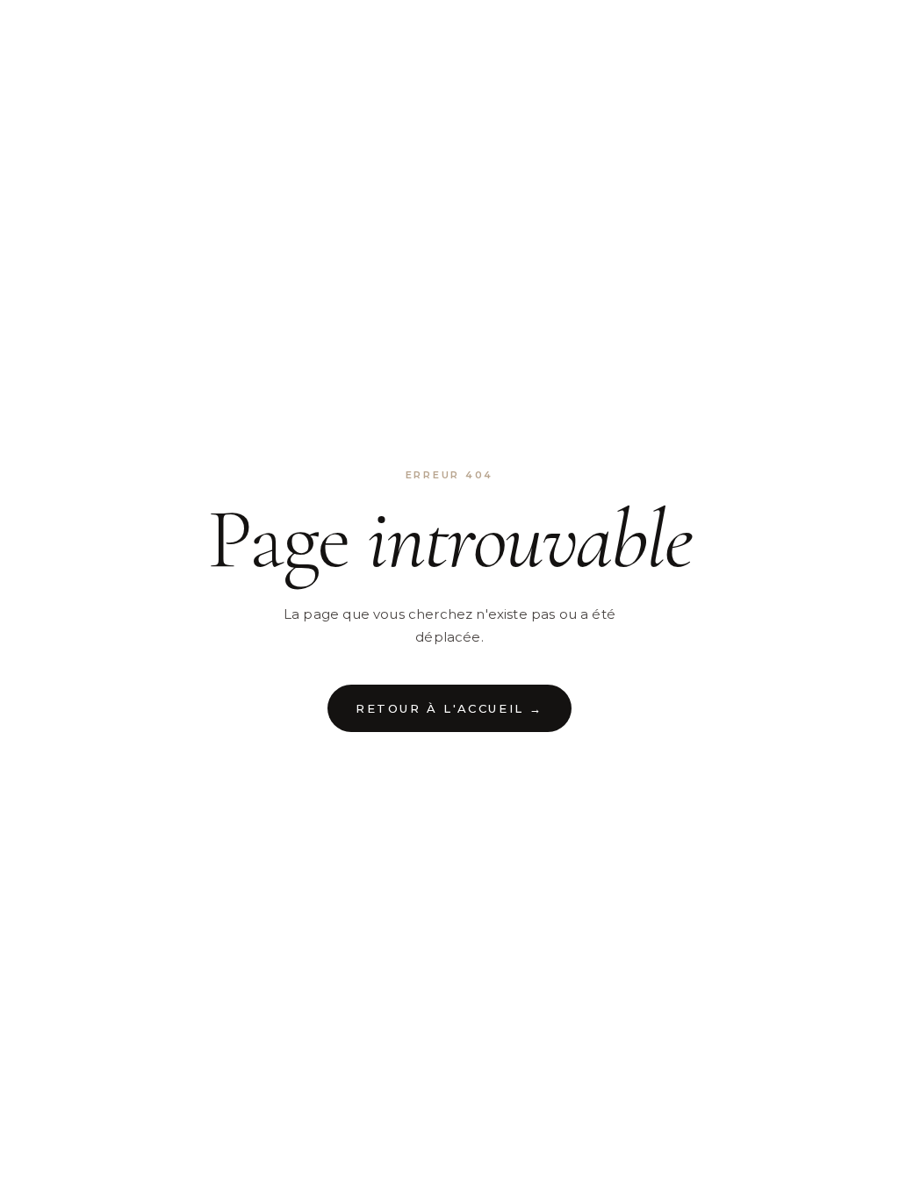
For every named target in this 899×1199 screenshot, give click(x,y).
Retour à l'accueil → (449, 708)
